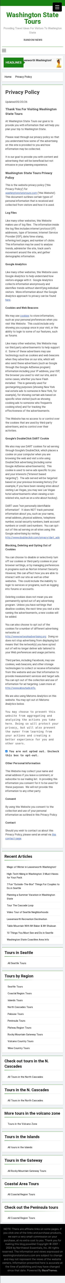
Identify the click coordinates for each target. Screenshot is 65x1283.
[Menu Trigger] (57, 7)
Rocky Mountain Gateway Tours (25, 1034)
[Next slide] (61, 2)
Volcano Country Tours (21, 1041)
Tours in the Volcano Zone (22, 1123)
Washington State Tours (32, 18)
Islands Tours (15, 1000)
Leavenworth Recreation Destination (27, 919)
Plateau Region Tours (19, 1027)
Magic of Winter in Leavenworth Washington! (31, 867)
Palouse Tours (16, 1014)
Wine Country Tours (19, 1048)
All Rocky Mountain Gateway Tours (27, 1170)
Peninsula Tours (16, 1020)
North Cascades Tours (20, 1007)
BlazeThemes (49, 1270)
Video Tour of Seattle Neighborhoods (27, 912)
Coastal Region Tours (20, 993)
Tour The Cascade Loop (20, 905)
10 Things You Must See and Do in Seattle (30, 932)
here (7, 299)
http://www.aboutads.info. (20, 688)
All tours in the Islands (20, 1147)
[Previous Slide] (56, 2)
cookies (24, 315)
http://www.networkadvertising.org (25, 636)
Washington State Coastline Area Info (28, 939)
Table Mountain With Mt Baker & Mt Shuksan (31, 925)
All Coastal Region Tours (21, 1194)
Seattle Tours (15, 986)
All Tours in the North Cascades (25, 1076)
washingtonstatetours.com (21, 193)
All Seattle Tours (17, 963)
